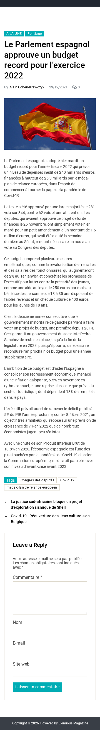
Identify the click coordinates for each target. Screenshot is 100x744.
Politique (35, 34)
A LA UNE (14, 34)
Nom (17, 622)
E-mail (19, 643)
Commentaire (27, 577)
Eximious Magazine (73, 723)
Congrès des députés (37, 480)
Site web (21, 664)
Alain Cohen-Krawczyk (26, 87)
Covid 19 (67, 480)
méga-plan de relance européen (32, 487)
